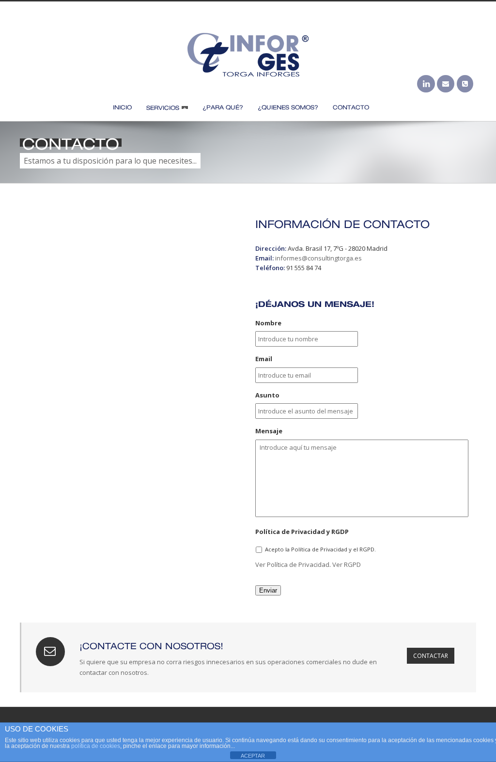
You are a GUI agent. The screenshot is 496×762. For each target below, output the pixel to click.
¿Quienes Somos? (288, 106)
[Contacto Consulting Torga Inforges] (465, 83)
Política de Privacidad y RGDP (302, 532)
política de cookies (95, 746)
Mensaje (268, 431)
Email (263, 359)
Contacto (351, 106)
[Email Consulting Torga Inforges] (445, 83)
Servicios (162, 107)
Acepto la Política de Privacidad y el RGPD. (320, 549)
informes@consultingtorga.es (318, 258)
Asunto (267, 395)
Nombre (268, 323)
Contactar (430, 656)
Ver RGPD (346, 564)
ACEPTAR (253, 756)
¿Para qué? (222, 106)
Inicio (122, 106)
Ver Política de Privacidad (292, 564)
